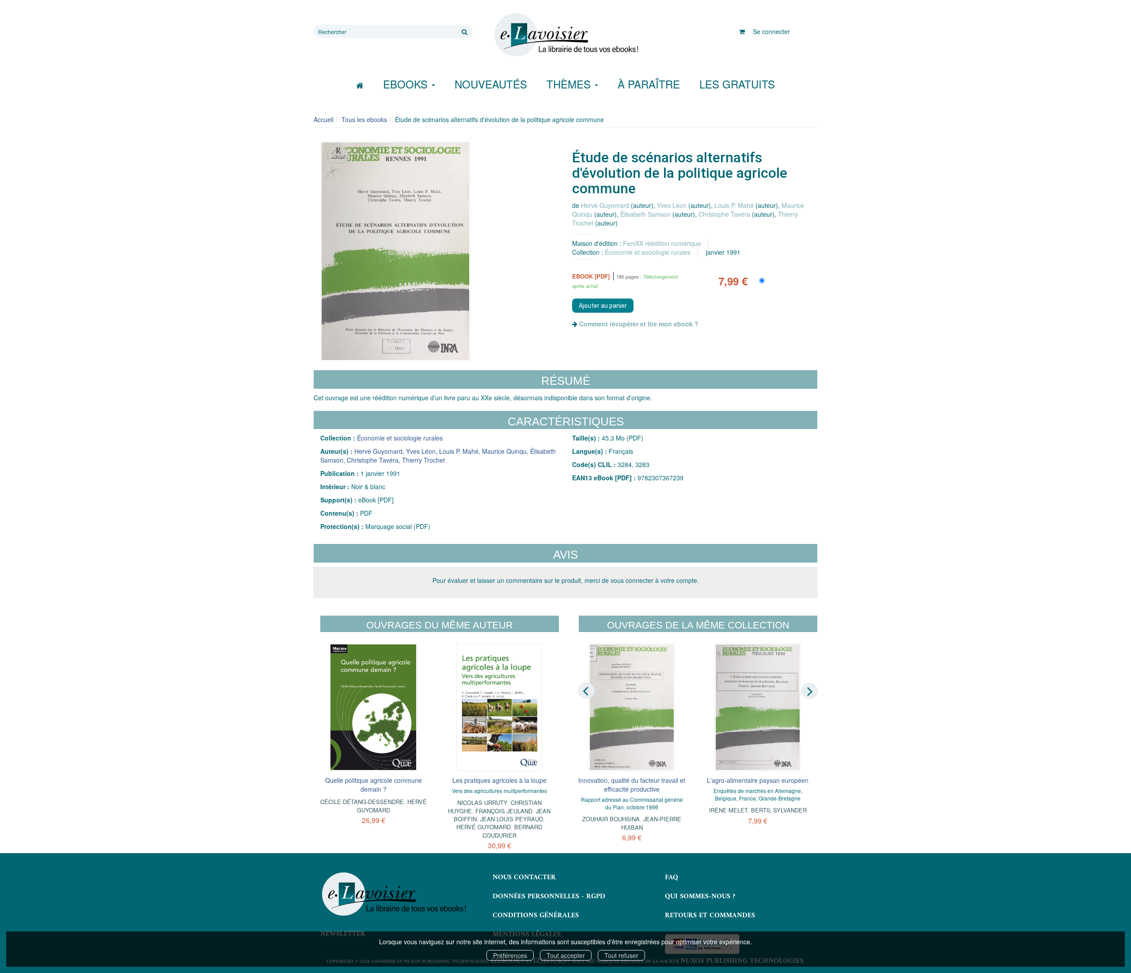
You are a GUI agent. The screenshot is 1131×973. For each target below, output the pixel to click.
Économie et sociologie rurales (648, 252)
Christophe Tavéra (724, 214)
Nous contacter (524, 877)
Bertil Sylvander (779, 810)
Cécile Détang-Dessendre (362, 801)
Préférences (510, 955)
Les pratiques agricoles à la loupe (499, 780)
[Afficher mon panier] (742, 31)
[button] (395, 251)
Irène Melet (728, 810)
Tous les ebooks (364, 119)
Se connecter (771, 31)
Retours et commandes (710, 915)
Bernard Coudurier (512, 831)
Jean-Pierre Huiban (651, 823)
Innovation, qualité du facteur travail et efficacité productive (631, 784)
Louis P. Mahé (734, 205)
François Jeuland (503, 811)
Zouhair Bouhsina (611, 819)
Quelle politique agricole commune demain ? (373, 784)
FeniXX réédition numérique (662, 243)
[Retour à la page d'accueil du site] (565, 35)
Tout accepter (566, 955)
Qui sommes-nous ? (700, 896)
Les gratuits (737, 84)
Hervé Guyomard (605, 205)
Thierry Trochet (423, 460)
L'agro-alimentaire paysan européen (757, 780)
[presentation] (586, 690)
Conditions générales (536, 915)
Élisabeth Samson (645, 214)
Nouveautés (491, 84)
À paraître (649, 84)
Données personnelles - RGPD (549, 896)
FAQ (671, 877)
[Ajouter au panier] (603, 306)
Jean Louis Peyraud (511, 819)
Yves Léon (672, 205)
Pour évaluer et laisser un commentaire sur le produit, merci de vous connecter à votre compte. (566, 580)
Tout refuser (621, 955)
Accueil (324, 119)
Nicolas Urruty (482, 802)
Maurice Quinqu (504, 451)
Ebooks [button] (407, 84)
